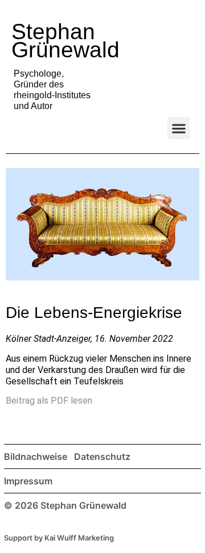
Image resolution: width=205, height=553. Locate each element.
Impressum (28, 481)
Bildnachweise (35, 456)
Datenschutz (102, 456)
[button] (178, 128)
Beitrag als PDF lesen (49, 400)
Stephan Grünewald (65, 40)
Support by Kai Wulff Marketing (59, 537)
